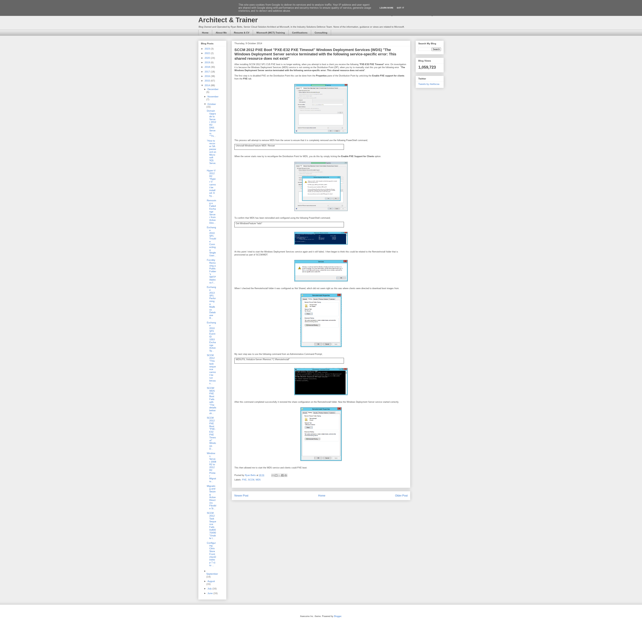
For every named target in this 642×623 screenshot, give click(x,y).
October (211, 104)
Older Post (401, 495)
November (213, 96)
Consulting (321, 32)
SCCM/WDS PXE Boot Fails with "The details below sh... (211, 401)
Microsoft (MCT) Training (270, 32)
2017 (208, 71)
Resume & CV (241, 32)
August (211, 581)
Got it (400, 8)
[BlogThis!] (276, 475)
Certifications (299, 32)
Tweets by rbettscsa (428, 84)
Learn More (386, 8)
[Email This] (273, 475)
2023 (208, 48)
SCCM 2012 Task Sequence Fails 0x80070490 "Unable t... (211, 526)
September (212, 573)
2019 (208, 62)
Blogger (337, 616)
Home (205, 32)
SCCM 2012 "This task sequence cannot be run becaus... (211, 369)
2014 (208, 85)
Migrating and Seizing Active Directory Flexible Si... (211, 497)
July (209, 588)
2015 (208, 80)
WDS (258, 479)
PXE (244, 479)
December (213, 89)
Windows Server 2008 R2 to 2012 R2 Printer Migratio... (211, 467)
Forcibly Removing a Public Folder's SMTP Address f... (211, 271)
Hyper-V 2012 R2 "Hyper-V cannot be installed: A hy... (211, 183)
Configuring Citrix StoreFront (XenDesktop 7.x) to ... (211, 554)
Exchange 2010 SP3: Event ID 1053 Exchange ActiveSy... (211, 336)
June (210, 593)
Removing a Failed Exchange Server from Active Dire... (211, 211)
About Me (221, 32)
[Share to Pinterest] (285, 475)
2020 (208, 58)
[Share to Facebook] (282, 475)
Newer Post (241, 495)
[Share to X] (279, 475)
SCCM (251, 479)
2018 (208, 67)
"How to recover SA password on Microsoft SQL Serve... (211, 153)
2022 (208, 53)
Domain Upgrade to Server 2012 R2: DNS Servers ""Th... (211, 123)
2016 (208, 76)
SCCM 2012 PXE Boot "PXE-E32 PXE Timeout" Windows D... (211, 433)
